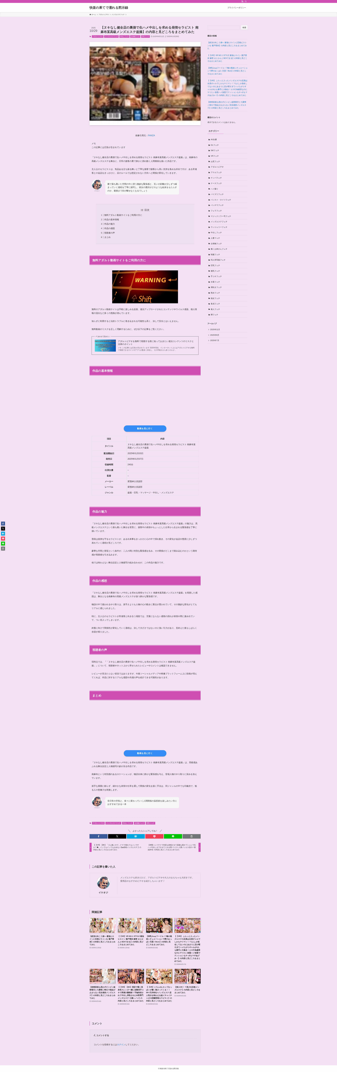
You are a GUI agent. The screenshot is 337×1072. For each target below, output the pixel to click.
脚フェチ (214, 315)
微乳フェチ (215, 271)
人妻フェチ (215, 238)
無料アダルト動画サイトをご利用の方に (123, 215)
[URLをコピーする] (192, 836)
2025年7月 (214, 340)
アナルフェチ (216, 172)
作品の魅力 (109, 224)
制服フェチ (215, 254)
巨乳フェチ (145, 36)
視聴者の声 (109, 233)
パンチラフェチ (217, 205)
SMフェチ (215, 150)
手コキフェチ (216, 276)
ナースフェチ (216, 183)
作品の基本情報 (111, 219)
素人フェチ (215, 309)
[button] (99, 836)
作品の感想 (109, 228)
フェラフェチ (216, 211)
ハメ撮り (214, 189)
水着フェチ (215, 282)
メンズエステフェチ (111, 36)
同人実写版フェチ (218, 260)
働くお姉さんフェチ (219, 249)
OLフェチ (215, 145)
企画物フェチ (135, 36)
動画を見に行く (145, 428)
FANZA (151, 135)
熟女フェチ (215, 293)
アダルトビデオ (98, 36)
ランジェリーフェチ (219, 227)
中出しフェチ (124, 36)
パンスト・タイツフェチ (221, 200)
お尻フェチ (215, 161)
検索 (244, 27)
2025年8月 (214, 335)
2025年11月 (215, 329)
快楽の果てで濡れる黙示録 (109, 7)
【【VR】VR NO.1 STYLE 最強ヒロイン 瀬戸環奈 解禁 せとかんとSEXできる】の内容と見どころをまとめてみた (227, 58)
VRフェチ (215, 156)
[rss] (242, 1)
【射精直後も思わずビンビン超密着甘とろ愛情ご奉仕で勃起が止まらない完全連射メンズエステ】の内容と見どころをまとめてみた (226, 105)
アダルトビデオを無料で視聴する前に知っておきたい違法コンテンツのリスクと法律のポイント (156, 342)
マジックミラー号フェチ (221, 216)
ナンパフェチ (216, 178)
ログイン (121, 1044)
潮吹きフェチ (216, 287)
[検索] (245, 1)
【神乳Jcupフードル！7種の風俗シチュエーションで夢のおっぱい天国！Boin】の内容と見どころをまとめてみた (227, 71)
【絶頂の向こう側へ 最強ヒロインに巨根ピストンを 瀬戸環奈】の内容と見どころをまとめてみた (227, 45)
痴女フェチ (215, 298)
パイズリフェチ (217, 194)
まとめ (107, 237)
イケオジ (103, 892)
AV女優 (214, 139)
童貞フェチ (215, 304)
